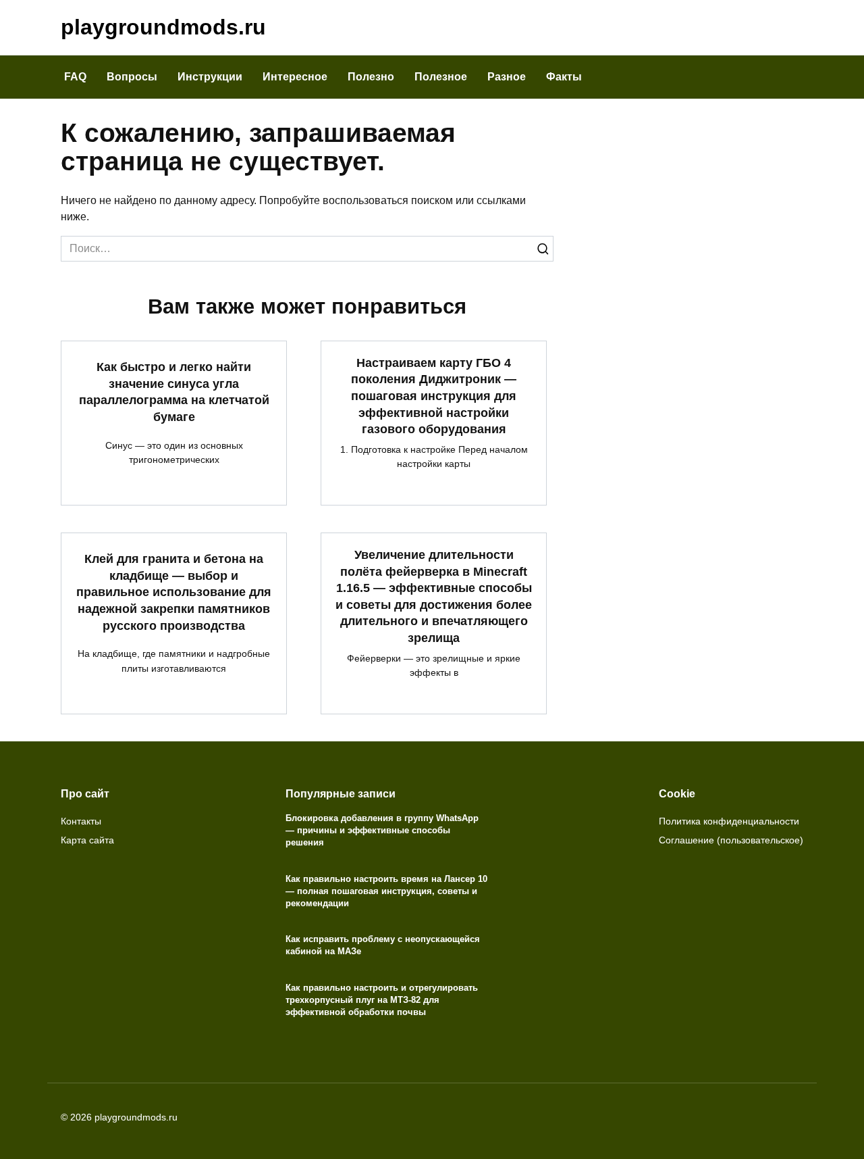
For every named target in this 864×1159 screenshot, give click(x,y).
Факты (564, 76)
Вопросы (132, 76)
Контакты (81, 821)
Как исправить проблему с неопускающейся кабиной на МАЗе (383, 945)
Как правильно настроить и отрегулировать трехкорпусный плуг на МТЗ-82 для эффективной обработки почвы (382, 1000)
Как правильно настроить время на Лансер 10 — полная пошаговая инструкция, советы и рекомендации (386, 891)
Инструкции (210, 76)
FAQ (75, 76)
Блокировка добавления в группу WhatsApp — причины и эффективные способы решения (382, 830)
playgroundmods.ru (163, 27)
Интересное (295, 76)
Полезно (371, 76)
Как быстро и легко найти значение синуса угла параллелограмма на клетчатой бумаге (174, 392)
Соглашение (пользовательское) (731, 840)
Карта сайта (87, 840)
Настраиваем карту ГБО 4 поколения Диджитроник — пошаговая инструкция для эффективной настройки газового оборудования (433, 396)
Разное (506, 76)
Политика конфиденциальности (729, 821)
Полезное (440, 76)
